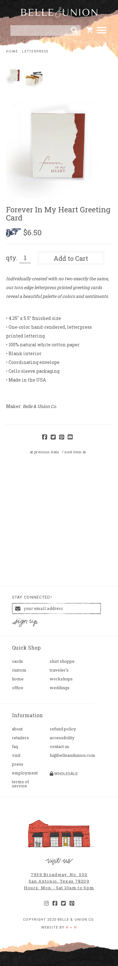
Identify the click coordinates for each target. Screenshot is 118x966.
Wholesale (65, 774)
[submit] (74, 30)
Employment (25, 773)
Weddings (60, 688)
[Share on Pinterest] (61, 437)
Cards (17, 661)
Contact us (59, 747)
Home (18, 679)
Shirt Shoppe (62, 661)
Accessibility (62, 738)
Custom (19, 670)
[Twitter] (63, 903)
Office (17, 688)
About (17, 729)
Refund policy (63, 729)
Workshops (61, 679)
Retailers (20, 738)
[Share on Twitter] (53, 437)
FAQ (15, 747)
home (12, 51)
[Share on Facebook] (44, 437)
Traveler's (59, 670)
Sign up (25, 622)
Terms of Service (20, 784)
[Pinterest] (72, 903)
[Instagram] (46, 903)
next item (73, 452)
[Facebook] (55, 903)
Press (17, 764)
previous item (46, 452)
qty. (11, 258)
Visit (16, 755)
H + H (71, 927)
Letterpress (35, 51)
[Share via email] (70, 437)
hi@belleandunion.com (66, 755)
